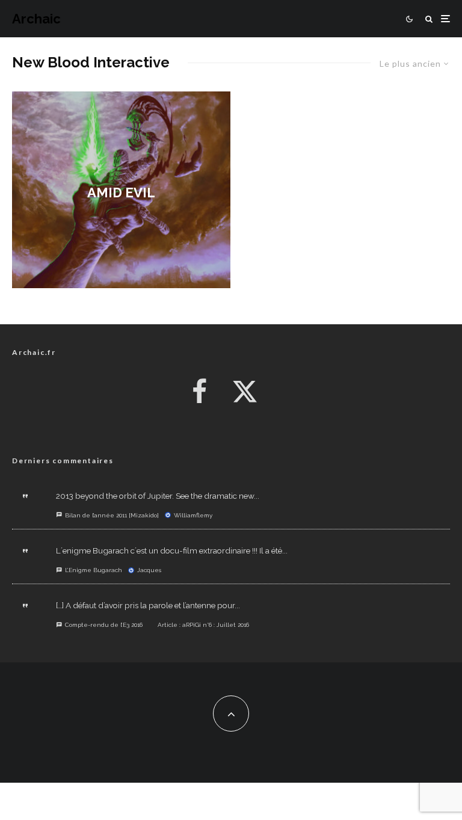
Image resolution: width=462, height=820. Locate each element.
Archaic (36, 18)
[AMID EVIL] (121, 189)
